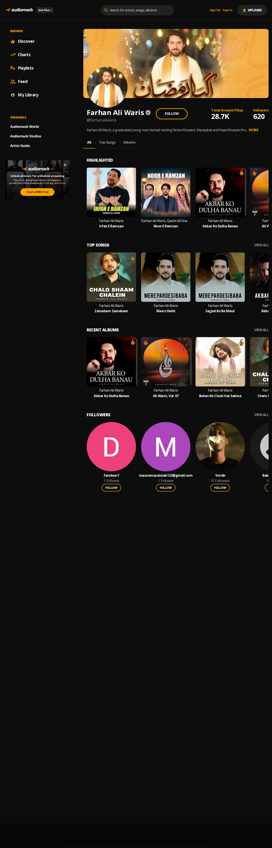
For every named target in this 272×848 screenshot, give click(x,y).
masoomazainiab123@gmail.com (166, 475)
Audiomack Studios (25, 136)
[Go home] (19, 10)
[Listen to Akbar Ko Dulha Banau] (220, 192)
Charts (24, 54)
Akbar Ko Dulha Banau (220, 226)
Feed (22, 81)
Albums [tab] (129, 142)
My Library (28, 95)
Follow (171, 113)
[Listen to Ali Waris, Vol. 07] (165, 361)
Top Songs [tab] (107, 142)
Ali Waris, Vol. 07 (166, 396)
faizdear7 (111, 475)
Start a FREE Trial (37, 192)
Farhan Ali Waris (111, 221)
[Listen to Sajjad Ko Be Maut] (220, 277)
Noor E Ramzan (166, 226)
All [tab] (89, 142)
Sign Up (215, 10)
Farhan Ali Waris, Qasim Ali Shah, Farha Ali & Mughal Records (165, 221)
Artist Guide (20, 145)
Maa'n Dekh (165, 311)
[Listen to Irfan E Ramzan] (111, 192)
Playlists (26, 68)
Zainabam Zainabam (111, 311)
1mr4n (220, 475)
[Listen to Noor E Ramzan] (165, 192)
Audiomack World (24, 126)
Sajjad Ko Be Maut (220, 311)
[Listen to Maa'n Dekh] (165, 277)
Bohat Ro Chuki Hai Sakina (220, 396)
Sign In (227, 10)
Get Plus (45, 10)
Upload (255, 10)
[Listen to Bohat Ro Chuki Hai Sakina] (220, 361)
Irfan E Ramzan (111, 226)
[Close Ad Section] (65, 165)
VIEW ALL (261, 245)
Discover (26, 41)
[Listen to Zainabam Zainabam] (111, 277)
